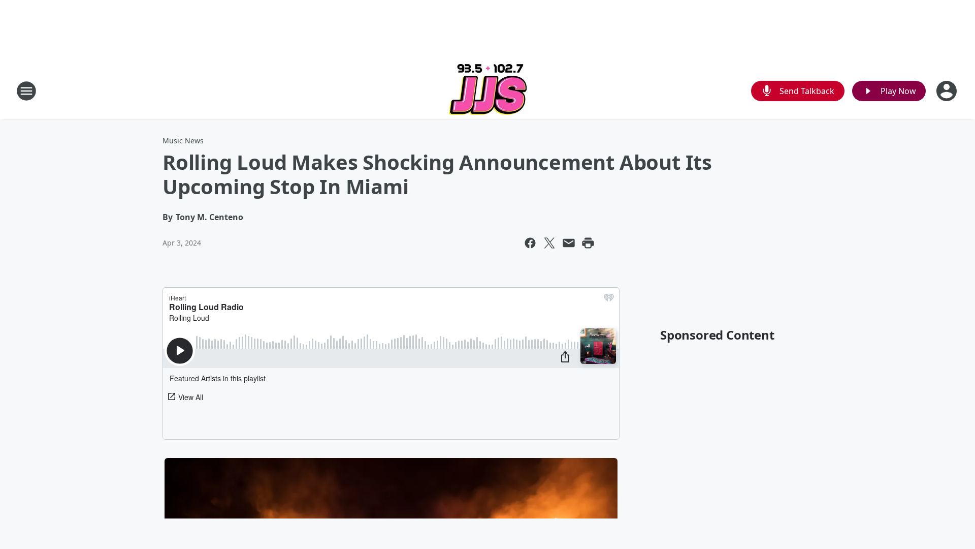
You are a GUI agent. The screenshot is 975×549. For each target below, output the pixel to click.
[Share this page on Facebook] (530, 243)
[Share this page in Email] (569, 243)
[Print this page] (588, 243)
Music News (183, 140)
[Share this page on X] (549, 243)
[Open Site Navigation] (26, 91)
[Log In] (947, 91)
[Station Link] (488, 90)
